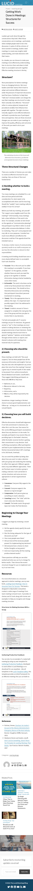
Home (8, 9)
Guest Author (19, 29)
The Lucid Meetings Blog (19, 883)
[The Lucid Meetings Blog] (12, 2)
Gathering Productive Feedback (12, 664)
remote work (25, 794)
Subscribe (24, 871)
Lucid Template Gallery (20, 672)
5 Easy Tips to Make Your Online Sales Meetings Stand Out (9, 802)
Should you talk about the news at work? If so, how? (9, 826)
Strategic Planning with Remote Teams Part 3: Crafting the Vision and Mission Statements (23, 802)
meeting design (17, 9)
